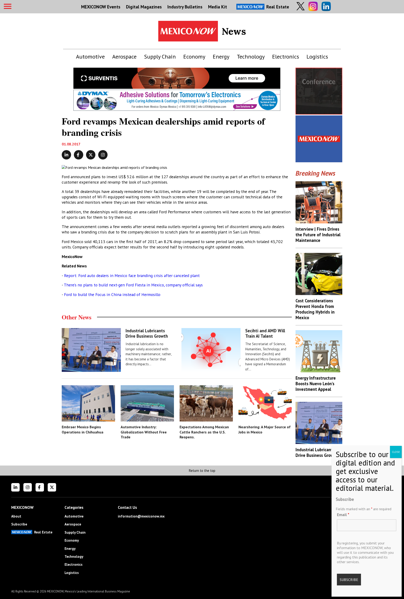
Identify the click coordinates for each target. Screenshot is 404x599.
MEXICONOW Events (100, 7)
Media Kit (217, 7)
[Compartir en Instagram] (103, 154)
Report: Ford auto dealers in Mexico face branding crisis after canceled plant (132, 275)
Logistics (317, 56)
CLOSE (396, 452)
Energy (221, 56)
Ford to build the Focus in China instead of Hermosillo (112, 294)
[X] (52, 487)
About (16, 516)
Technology (251, 56)
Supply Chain (160, 56)
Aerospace (124, 56)
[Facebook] (40, 487)
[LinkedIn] (15, 487)
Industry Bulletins (184, 7)
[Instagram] (27, 487)
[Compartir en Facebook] (78, 154)
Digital (144, 7)
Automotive (90, 56)
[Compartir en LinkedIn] (66, 154)
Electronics (285, 56)
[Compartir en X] (90, 154)
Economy (194, 56)
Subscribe (19, 524)
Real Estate (277, 7)
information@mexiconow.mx (141, 516)
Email (343, 514)
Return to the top (202, 470)
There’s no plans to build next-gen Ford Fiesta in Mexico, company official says (133, 285)
